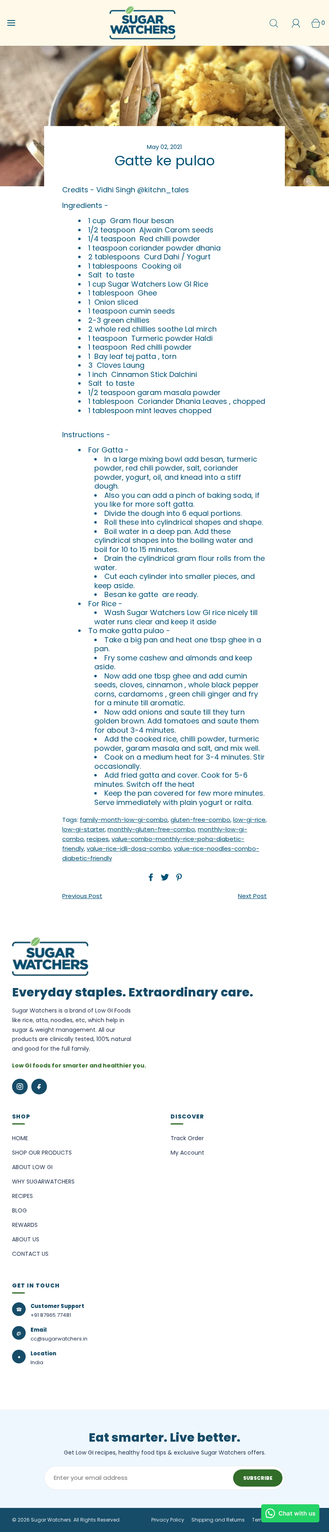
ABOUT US (25, 1239)
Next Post (252, 896)
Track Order (187, 1138)
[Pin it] (178, 877)
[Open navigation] (11, 23)
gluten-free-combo (200, 819)
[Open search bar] (274, 23)
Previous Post (82, 896)
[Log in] (296, 23)
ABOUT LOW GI (32, 1167)
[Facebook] (39, 1086)
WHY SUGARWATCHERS (43, 1182)
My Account (187, 1153)
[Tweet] (164, 877)
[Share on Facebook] (150, 877)
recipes (98, 839)
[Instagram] (20, 1086)
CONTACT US (30, 1254)
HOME (20, 1138)
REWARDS (25, 1225)
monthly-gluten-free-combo (151, 829)
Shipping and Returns (218, 1519)
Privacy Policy (167, 1519)
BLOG (19, 1210)
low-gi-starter (83, 829)
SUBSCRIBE (257, 1478)
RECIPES (22, 1196)
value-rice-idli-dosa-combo (129, 848)
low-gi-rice (249, 819)
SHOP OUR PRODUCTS (42, 1153)
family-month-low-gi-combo (124, 819)
